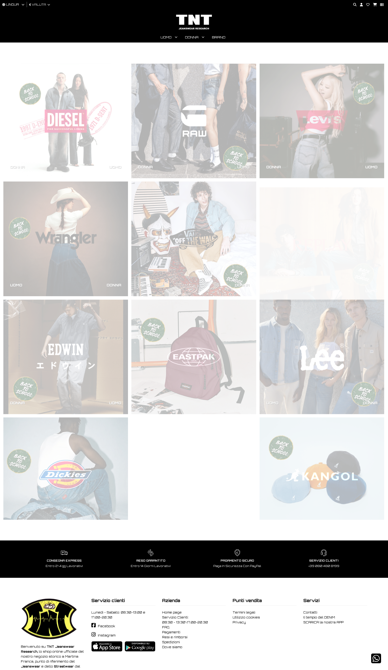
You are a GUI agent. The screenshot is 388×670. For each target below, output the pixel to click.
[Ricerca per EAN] (380, 5)
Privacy (239, 622)
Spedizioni (171, 642)
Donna (191, 37)
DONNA (17, 151)
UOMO (115, 151)
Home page (172, 612)
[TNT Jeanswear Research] (194, 29)
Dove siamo (172, 647)
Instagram (106, 635)
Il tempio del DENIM (319, 617)
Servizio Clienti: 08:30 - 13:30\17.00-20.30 (185, 620)
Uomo (166, 37)
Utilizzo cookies (246, 617)
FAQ (166, 627)
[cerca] (353, 5)
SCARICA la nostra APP (323, 622)
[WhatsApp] (376, 661)
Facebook (106, 626)
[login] (360, 5)
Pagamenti (171, 632)
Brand (218, 37)
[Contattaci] (366, 5)
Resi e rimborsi (174, 637)
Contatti (310, 612)
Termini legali (244, 612)
